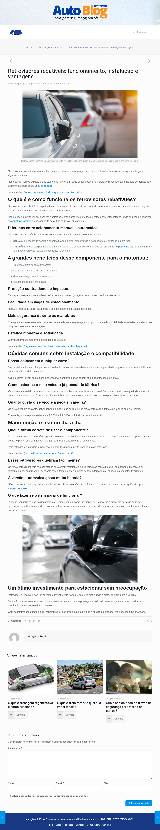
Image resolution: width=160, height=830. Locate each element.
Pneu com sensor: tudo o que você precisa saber (53, 192)
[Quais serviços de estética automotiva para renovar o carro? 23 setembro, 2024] (2, 817)
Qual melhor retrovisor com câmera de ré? (48, 453)
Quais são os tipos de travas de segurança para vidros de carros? (129, 707)
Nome (11, 783)
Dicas (58, 825)
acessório (46, 185)
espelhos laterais (21, 221)
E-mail (60, 783)
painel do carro (127, 246)
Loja (51, 825)
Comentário (15, 748)
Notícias (106, 825)
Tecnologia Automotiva (50, 47)
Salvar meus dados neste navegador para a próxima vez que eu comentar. (50, 796)
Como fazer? (93, 825)
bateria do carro (17, 488)
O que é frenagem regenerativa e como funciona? (30, 705)
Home (29, 47)
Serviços (80, 825)
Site (106, 783)
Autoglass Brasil (34, 83)
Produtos (68, 825)
